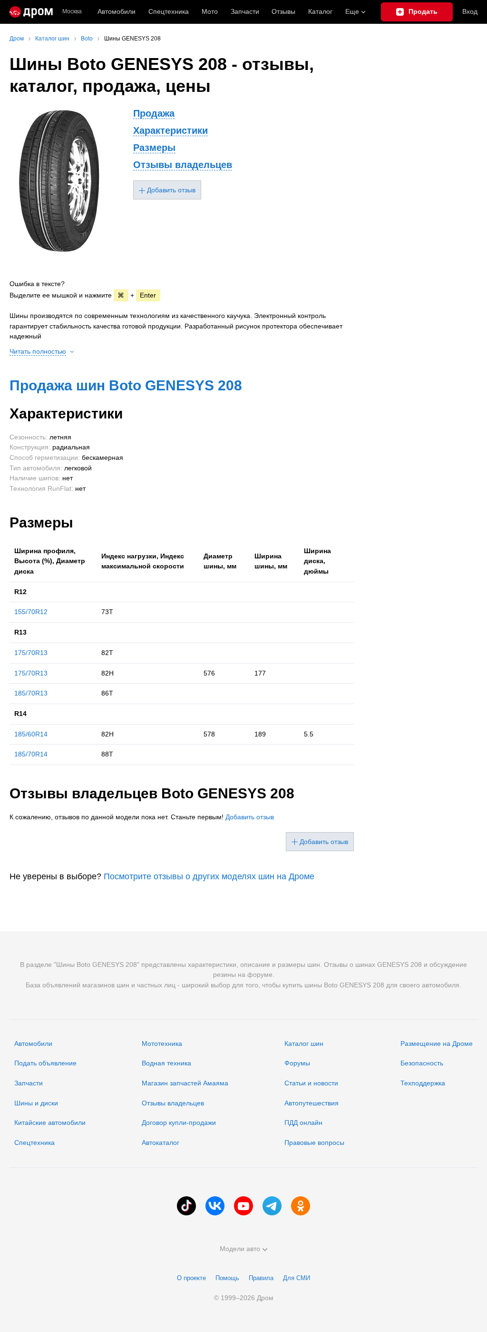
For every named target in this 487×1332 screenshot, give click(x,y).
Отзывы (283, 11)
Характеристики (170, 130)
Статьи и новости (311, 1083)
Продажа (154, 113)
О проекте (191, 1278)
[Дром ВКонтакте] (214, 1205)
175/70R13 (31, 652)
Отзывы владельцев (182, 164)
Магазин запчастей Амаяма (185, 1083)
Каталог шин (303, 1043)
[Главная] (31, 12)
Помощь (227, 1278)
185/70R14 (31, 754)
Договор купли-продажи (179, 1122)
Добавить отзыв (249, 817)
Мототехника (162, 1043)
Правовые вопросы (314, 1142)
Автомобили (116, 11)
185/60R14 (31, 734)
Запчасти (245, 11)
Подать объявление (45, 1063)
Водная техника (166, 1063)
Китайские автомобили (50, 1122)
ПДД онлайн (303, 1122)
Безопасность (421, 1063)
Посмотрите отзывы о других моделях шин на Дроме (209, 876)
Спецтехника (34, 1142)
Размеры (154, 147)
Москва (72, 12)
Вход (469, 11)
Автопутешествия (311, 1103)
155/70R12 (31, 612)
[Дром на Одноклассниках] (300, 1205)
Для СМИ (296, 1278)
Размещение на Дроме (436, 1043)
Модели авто (240, 1248)
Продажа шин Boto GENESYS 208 (126, 385)
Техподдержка (422, 1083)
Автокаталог (160, 1142)
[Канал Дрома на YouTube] (243, 1205)
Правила (261, 1278)
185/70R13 (31, 693)
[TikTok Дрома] (186, 1205)
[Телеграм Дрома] (272, 1205)
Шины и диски (36, 1103)
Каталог (320, 11)
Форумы (297, 1063)
